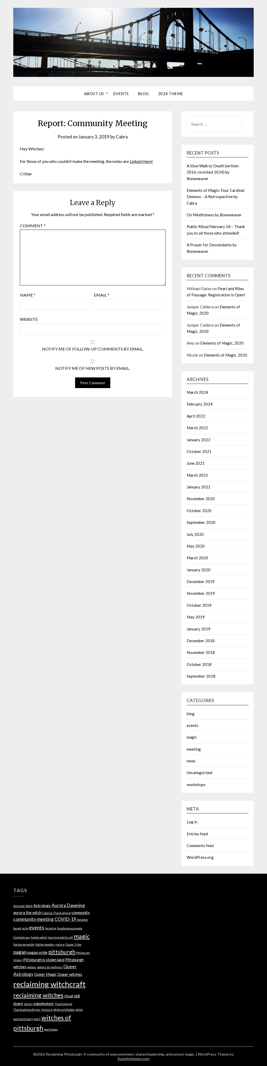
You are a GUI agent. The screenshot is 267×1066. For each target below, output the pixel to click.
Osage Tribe (73, 944)
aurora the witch (27, 912)
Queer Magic (45, 974)
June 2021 (196, 463)
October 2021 (199, 451)
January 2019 (198, 629)
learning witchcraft (60, 937)
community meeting (33, 919)
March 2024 (197, 392)
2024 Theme (170, 93)
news (191, 760)
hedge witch (39, 937)
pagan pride (37, 952)
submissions (43, 1003)
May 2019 (196, 617)
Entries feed (197, 833)
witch (37, 1019)
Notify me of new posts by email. (92, 368)
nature (60, 944)
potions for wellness (50, 967)
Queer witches (69, 974)
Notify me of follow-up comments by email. (92, 348)
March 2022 (197, 427)
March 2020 (197, 557)
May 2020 (196, 546)
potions (31, 967)
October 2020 (199, 510)
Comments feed (200, 845)
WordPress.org (200, 857)
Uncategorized (199, 772)
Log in (192, 821)
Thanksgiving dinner (27, 1009)
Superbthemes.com (133, 1058)
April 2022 (196, 416)
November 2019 (201, 593)
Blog (143, 93)
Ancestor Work (23, 906)
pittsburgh (61, 951)
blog (191, 713)
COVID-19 (65, 919)
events (192, 725)
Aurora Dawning (68, 905)
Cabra (122, 136)
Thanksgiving (63, 1004)
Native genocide (23, 944)
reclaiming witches (38, 995)
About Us (94, 93)
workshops (196, 784)
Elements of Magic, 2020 (222, 343)
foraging (50, 928)
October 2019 (199, 605)
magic (192, 737)
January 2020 (198, 569)
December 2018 (201, 640)
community (80, 912)
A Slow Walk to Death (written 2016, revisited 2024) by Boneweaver (213, 172)
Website (29, 319)
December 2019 (201, 581)
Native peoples (44, 944)
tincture (46, 1009)
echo (25, 928)
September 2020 (201, 522)
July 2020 (195, 534)
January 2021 (198, 487)
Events (121, 93)
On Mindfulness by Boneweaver (214, 214)
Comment (33, 225)
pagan (20, 952)
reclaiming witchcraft (49, 984)
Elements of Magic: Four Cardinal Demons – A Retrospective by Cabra (215, 196)
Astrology (42, 905)
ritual (68, 996)
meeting (194, 749)
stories (28, 1004)
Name (27, 294)
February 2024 (200, 404)
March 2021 (197, 475)
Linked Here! (141, 161)
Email (101, 294)
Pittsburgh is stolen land (43, 959)
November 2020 (201, 498)
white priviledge (64, 1009)
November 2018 (201, 652)
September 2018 (201, 676)
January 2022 (198, 439)
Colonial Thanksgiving (56, 913)
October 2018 (199, 664)
